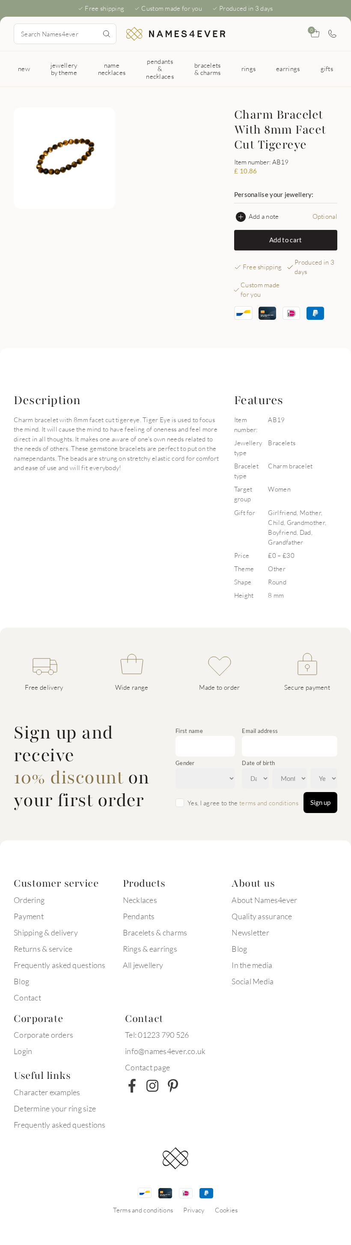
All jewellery (143, 965)
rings (248, 68)
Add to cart (285, 240)
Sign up (320, 802)
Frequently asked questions (60, 965)
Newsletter (250, 932)
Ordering (29, 900)
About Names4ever (264, 900)
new (24, 68)
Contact (27, 997)
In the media (252, 965)
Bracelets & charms (155, 932)
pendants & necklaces (160, 68)
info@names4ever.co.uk (165, 1051)
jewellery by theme (64, 68)
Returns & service (43, 948)
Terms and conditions (143, 1210)
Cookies (226, 1210)
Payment (29, 916)
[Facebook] (132, 1086)
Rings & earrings (150, 948)
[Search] (106, 34)
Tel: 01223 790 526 (157, 1034)
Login (23, 1051)
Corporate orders (43, 1034)
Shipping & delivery (46, 932)
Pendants (139, 916)
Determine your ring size (55, 1108)
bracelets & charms (207, 68)
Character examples (47, 1092)
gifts (327, 68)
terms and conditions (268, 803)
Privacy (193, 1210)
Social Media (253, 981)
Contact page (147, 1067)
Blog (21, 981)
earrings (288, 68)
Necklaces (140, 900)
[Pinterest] (173, 1086)
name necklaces (112, 68)
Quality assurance (262, 916)
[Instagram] (152, 1086)
